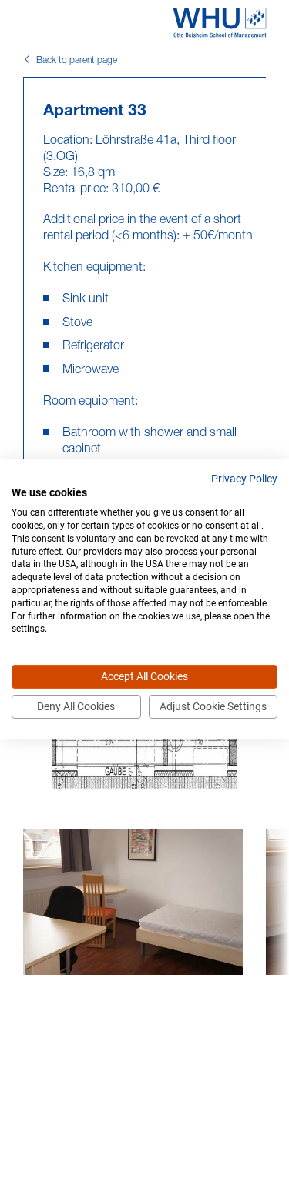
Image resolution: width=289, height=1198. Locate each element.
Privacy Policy (244, 478)
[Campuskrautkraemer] (219, 23)
